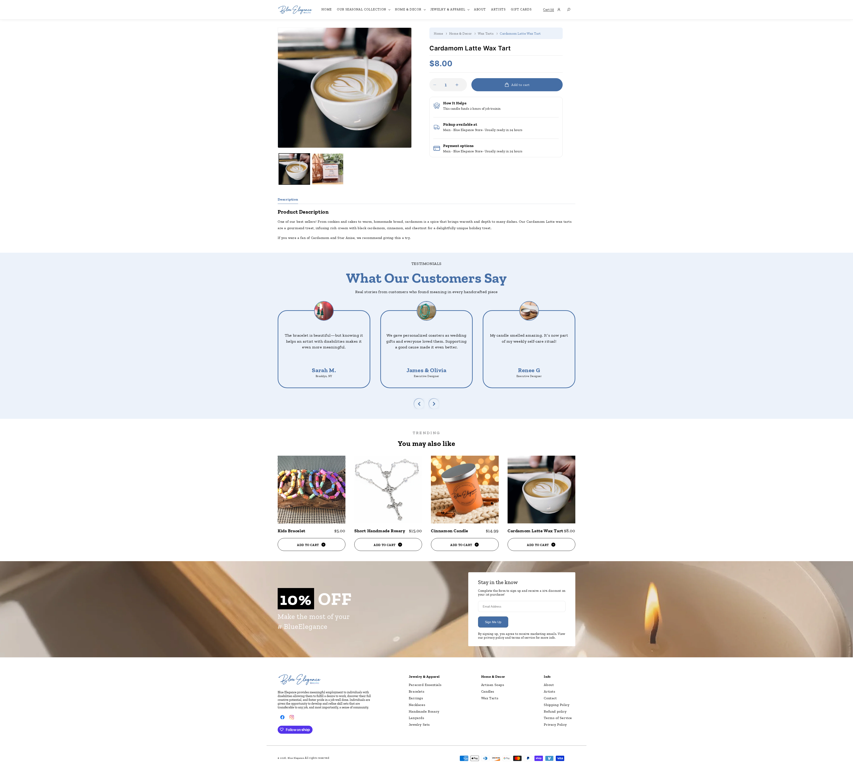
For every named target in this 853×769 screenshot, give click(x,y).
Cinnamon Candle (449, 530)
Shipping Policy (556, 704)
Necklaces (417, 704)
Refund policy (555, 711)
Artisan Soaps (492, 685)
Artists (549, 691)
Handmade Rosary (424, 711)
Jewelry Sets (419, 724)
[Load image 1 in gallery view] (294, 169)
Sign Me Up (493, 622)
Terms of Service (558, 718)
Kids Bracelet (291, 530)
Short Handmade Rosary (379, 530)
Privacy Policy (555, 724)
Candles (487, 691)
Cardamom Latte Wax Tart (520, 34)
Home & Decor (460, 34)
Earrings (416, 698)
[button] (363, 9)
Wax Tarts (486, 34)
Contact (550, 698)
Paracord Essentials (425, 685)
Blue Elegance (296, 758)
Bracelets (416, 691)
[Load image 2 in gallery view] (327, 169)
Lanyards (416, 718)
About (549, 685)
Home (438, 34)
